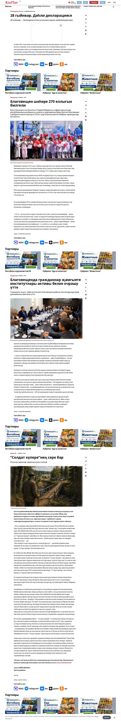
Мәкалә (8, 6)
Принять (106, 717)
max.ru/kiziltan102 (64, 663)
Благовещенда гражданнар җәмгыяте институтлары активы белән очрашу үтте (68, 6)
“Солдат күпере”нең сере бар (92, 6)
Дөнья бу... (13, 453)
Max (102, 2)
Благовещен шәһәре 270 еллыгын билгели (39, 6)
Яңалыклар (14, 97)
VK (79, 2)
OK (85, 2)
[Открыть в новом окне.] (19, 64)
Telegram (94, 2)
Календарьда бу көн (16, 11)
